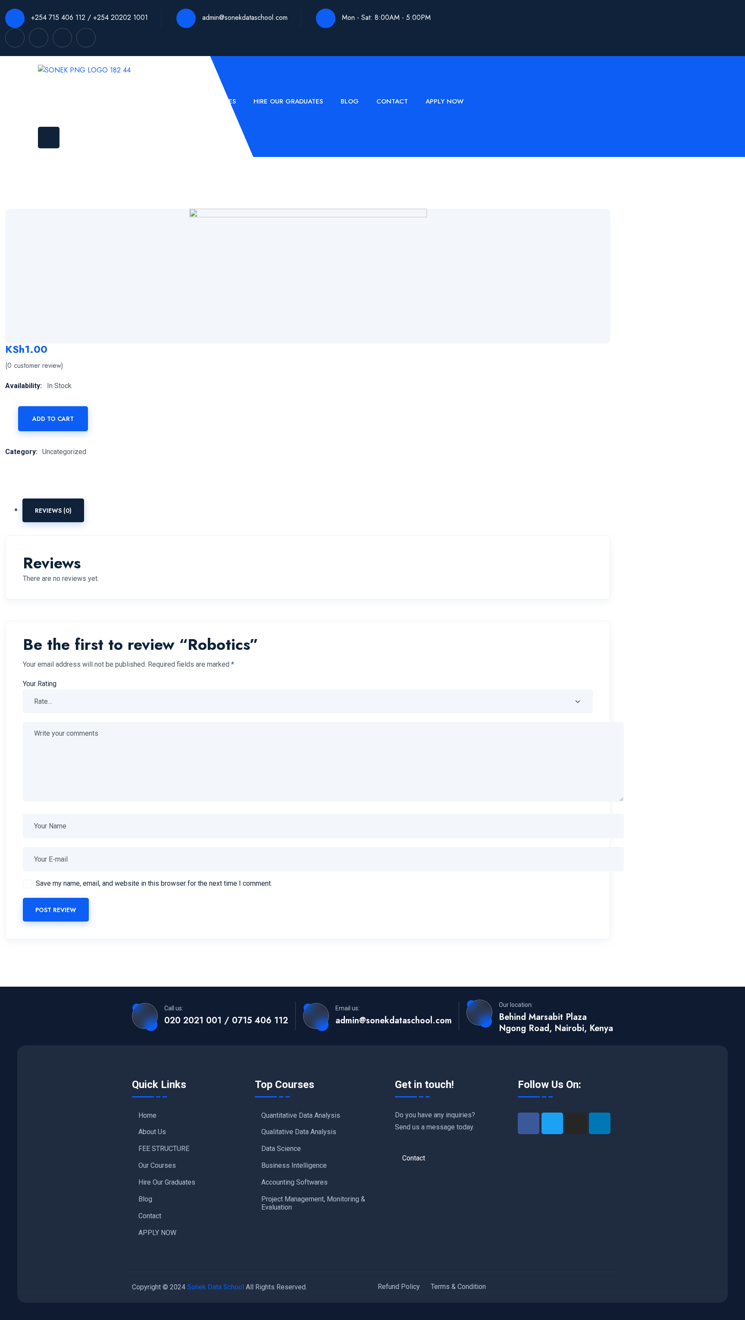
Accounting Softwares (294, 1182)
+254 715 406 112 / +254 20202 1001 (88, 17)
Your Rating (39, 684)
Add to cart (53, 418)
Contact (392, 101)
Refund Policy (399, 1286)
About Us (90, 101)
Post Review (55, 910)
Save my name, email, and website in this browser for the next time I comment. (154, 883)
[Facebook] (528, 1123)
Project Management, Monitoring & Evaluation (313, 1203)
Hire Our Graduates (288, 101)
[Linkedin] (599, 1123)
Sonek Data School (215, 1287)
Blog (350, 101)
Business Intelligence (294, 1166)
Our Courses (213, 101)
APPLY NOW (444, 101)
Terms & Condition (458, 1286)
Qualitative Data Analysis (298, 1132)
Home (47, 101)
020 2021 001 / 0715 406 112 (226, 1020)
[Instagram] (576, 1123)
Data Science (281, 1149)
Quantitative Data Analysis (300, 1115)
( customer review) (34, 365)
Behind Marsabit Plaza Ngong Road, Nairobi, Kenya (556, 1023)
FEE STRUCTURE (149, 101)
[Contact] (442, 1158)
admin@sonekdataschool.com (244, 17)
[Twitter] (552, 1123)
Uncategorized (64, 452)
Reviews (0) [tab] (53, 510)
